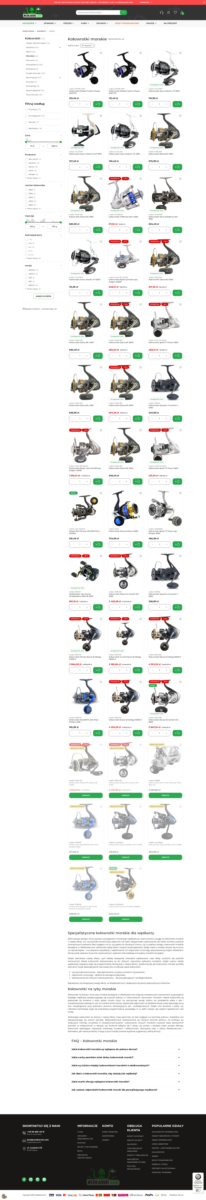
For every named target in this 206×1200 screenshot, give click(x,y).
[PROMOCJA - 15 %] (126, 193)
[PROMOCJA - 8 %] (126, 256)
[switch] (198, 1190)
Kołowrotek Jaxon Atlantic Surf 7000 (85, 154)
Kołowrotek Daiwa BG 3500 (81, 217)
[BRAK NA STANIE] (165, 759)
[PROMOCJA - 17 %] (86, 634)
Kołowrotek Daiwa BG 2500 (121, 468)
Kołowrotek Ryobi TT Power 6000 (163, 342)
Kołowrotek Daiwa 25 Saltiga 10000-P (125, 720)
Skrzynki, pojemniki (161, 1172)
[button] (161, 12)
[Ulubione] (175, 12)
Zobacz (86, 795)
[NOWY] (86, 508)
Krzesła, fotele (159, 1164)
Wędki (155, 1156)
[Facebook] (24, 1179)
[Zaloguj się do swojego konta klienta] (168, 12)
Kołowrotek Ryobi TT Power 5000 (163, 468)
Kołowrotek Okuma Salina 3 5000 (123, 531)
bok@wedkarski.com (38, 1140)
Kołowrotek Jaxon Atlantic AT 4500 (124, 154)
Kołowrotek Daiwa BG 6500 (121, 405)
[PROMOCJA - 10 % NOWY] (165, 697)
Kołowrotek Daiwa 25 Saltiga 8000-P (165, 657)
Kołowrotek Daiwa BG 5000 (161, 279)
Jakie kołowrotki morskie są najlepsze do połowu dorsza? (104, 1049)
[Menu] (202, 1174)
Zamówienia (108, 1136)
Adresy (105, 1140)
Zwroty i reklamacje (137, 1155)
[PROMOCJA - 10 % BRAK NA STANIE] (86, 759)
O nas (80, 1132)
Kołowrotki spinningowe (165, 1132)
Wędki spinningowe (162, 1140)
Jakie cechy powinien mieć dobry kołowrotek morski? (103, 1057)
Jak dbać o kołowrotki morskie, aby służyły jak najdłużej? (104, 1073)
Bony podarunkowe (162, 1160)
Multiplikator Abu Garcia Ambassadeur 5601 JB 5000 (81, 595)
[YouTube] (31, 1179)
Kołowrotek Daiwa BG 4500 (81, 405)
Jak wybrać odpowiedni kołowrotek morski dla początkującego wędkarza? (114, 1090)
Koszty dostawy (135, 1136)
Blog (79, 1151)
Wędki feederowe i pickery (165, 1136)
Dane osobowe (110, 1132)
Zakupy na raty (134, 1140)
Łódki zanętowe (160, 1144)
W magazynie (86, 45)
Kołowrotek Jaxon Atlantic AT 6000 (84, 279)
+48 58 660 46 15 (35, 1132)
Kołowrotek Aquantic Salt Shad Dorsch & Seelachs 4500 (83, 908)
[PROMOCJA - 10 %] (165, 256)
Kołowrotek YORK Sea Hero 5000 (123, 217)
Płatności (132, 1144)
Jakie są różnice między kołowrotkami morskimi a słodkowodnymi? (110, 1065)
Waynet (180, 1195)
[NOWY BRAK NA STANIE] (126, 883)
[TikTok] (44, 1179)
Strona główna (28, 31)
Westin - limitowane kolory (166, 1148)
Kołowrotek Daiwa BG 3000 (161, 154)
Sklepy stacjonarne (87, 1147)
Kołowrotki (41, 31)
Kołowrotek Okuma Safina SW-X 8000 (165, 845)
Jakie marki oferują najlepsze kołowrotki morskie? (100, 1081)
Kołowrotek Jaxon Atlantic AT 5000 (164, 91)
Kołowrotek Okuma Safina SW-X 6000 (125, 845)
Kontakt (81, 1143)
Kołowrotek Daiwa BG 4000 (81, 342)
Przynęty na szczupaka (163, 1168)
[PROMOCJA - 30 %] (86, 571)
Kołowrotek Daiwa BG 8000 (121, 342)
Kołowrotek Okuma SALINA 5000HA (124, 907)
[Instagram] (37, 1179)
